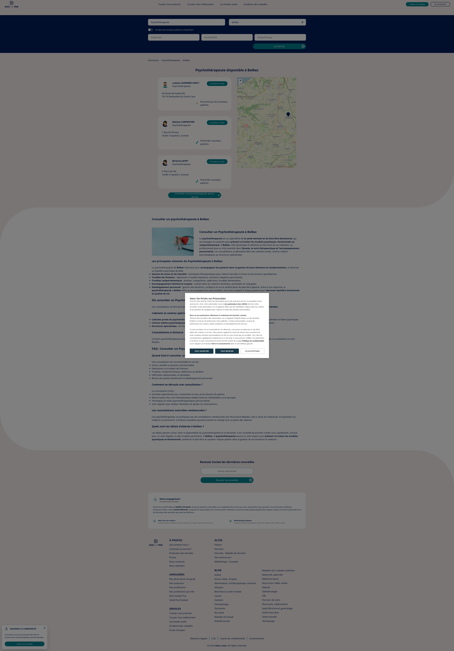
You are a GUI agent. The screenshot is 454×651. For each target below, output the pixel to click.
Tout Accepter (201, 351)
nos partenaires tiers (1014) (235, 304)
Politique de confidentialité (253, 341)
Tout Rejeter (226, 351)
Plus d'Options (252, 351)
